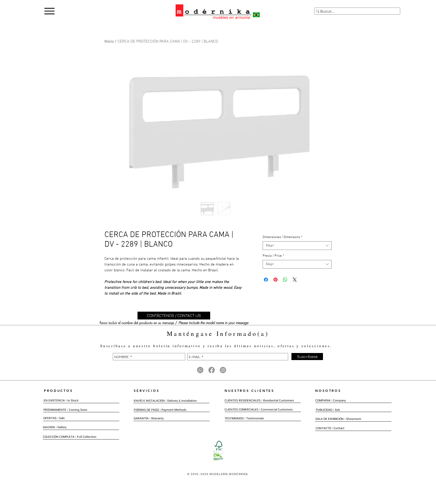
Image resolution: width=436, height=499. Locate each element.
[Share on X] (295, 280)
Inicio (109, 41)
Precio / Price (273, 256)
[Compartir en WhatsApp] (285, 280)
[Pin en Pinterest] (275, 280)
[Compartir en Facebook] (266, 280)
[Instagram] (223, 370)
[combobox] (297, 245)
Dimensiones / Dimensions (282, 237)
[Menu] (49, 11)
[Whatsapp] (200, 370)
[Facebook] (211, 370)
